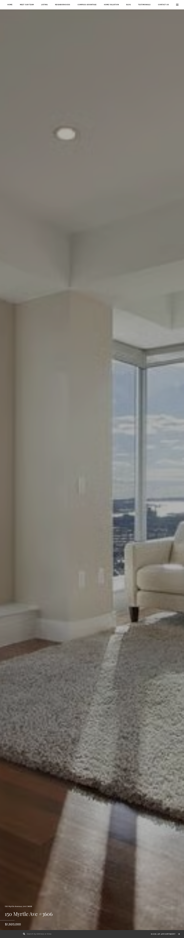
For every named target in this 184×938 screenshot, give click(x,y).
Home (10, 5)
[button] (165, 934)
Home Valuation (111, 5)
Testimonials (144, 5)
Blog (128, 5)
